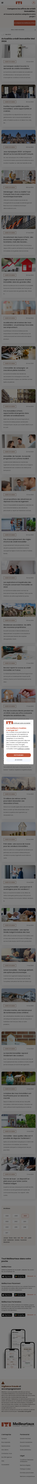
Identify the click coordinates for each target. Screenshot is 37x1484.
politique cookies (24, 749)
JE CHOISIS (18, 760)
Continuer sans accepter (17, 725)
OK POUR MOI (18, 755)
